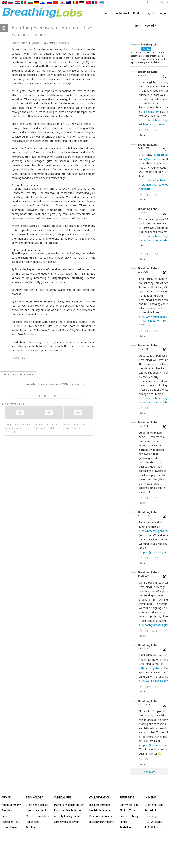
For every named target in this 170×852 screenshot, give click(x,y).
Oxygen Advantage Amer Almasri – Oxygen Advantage (18, 428)
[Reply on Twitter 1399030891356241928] (141, 331)
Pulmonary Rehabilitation (69, 805)
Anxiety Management (67, 816)
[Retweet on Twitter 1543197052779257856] (147, 130)
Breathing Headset (37, 805)
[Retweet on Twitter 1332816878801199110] (147, 408)
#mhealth (145, 189)
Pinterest (54, 395)
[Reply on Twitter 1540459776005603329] (141, 194)
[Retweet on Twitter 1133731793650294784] (147, 759)
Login (162, 13)
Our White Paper (129, 805)
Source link (18, 358)
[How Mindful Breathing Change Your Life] (78, 412)
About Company (11, 805)
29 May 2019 (144, 704)
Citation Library (129, 816)
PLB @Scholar (154, 827)
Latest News (9, 827)
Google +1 (49, 395)
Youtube (162, 2)
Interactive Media (36, 810)
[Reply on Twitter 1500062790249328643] (141, 254)
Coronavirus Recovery (66, 822)
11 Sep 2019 (144, 575)
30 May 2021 (144, 271)
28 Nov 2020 (144, 348)
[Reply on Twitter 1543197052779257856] (141, 130)
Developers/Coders (100, 816)
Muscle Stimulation (37, 816)
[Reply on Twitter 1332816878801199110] (141, 408)
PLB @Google (153, 822)
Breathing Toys (11, 822)
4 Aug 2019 (143, 648)
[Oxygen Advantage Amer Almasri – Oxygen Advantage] (19, 412)
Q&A (151, 13)
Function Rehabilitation (68, 810)
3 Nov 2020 (143, 425)
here (58, 326)
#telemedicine (147, 184)
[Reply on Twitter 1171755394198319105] (141, 631)
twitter (152, 2)
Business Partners (99, 805)
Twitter (44, 395)
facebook (39, 395)
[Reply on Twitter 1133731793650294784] (141, 759)
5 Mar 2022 (143, 212)
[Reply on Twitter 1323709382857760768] (141, 498)
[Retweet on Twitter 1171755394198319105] (147, 631)
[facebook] (147, 2)
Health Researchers (101, 810)
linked (167, 2)
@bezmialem (151, 112)
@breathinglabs (149, 668)
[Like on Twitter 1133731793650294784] (154, 759)
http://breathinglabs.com (154, 531)
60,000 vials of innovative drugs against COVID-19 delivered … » (54, 384)
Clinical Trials (127, 810)
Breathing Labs (147, 72)
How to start (120, 13)
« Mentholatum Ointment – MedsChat (18, 374)
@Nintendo (151, 159)
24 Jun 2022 (143, 148)
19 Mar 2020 (143, 515)
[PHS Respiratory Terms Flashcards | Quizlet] (48, 412)
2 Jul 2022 (142, 75)
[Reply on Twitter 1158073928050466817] (141, 686)
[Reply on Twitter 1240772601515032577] (141, 558)
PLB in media (49, 42)
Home (104, 13)
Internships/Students (102, 822)
